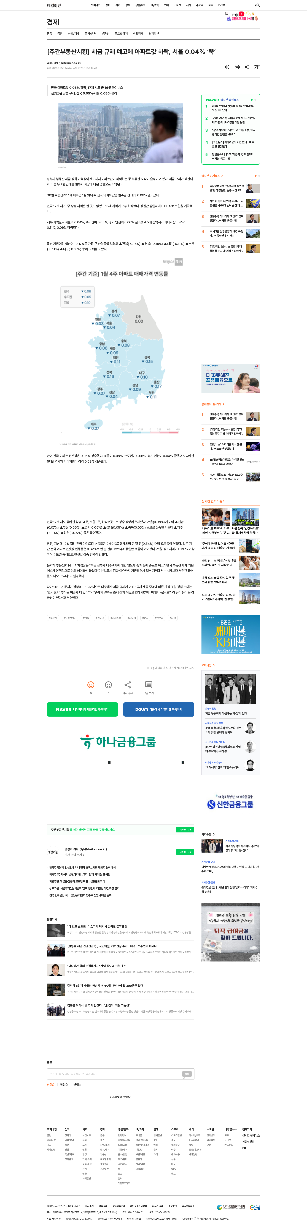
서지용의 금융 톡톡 (214, 723)
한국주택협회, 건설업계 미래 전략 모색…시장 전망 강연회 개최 (82, 867)
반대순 (77, 1084)
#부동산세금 (70, 618)
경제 (127, 5)
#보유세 (53, 618)
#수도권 (100, 618)
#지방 (173, 618)
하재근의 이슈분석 (213, 762)
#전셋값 (159, 618)
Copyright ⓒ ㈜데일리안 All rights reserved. (205, 1218)
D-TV (221, 5)
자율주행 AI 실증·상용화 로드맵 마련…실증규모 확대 (77, 881)
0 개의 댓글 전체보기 (120, 1097)
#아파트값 (116, 618)
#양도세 (132, 618)
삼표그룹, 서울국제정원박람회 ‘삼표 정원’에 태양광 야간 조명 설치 (84, 888)
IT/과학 (155, 5)
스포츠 (177, 5)
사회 (117, 5)
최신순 (51, 1084)
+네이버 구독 (185, 829)
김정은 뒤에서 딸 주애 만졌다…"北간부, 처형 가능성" (98, 1005)
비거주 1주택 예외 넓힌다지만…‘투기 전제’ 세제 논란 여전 (79, 874)
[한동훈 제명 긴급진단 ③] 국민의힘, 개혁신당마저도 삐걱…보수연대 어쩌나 (112, 946)
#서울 (86, 618)
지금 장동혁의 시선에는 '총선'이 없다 (226, 713)
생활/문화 (140, 5)
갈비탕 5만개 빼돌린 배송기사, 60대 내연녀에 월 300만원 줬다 (105, 986)
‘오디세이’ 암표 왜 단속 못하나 (222, 767)
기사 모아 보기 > (75, 855)
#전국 (145, 618)
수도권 (199, 5)
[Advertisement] (120, 1040)
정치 (108, 5)
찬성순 (64, 1084)
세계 (188, 5)
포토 (210, 5)
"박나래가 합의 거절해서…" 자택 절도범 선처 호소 (96, 966)
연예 (166, 5)
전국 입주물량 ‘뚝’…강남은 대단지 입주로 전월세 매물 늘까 (80, 895)
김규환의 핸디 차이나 (215, 742)
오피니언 (95, 5)
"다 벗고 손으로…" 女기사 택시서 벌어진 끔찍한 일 (97, 926)
